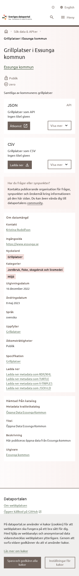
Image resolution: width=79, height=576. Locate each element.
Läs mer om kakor (16, 551)
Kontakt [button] (11, 224)
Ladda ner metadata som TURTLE (27, 379)
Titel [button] (9, 421)
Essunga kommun (19, 66)
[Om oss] (53, 7)
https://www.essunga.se (22, 244)
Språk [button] (10, 312)
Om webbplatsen (15, 505)
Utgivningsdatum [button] (17, 283)
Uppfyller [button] (12, 326)
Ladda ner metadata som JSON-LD (28, 388)
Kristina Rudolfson (18, 229)
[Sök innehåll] (52, 17)
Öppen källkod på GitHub (23, 511)
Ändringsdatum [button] (16, 297)
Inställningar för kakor (60, 562)
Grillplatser (13, 331)
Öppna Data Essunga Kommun (26, 412)
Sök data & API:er (26, 31)
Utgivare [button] (12, 449)
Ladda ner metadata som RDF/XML (28, 374)
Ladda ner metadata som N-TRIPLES (29, 383)
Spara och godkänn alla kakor (22, 562)
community (35, 203)
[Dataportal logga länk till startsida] (17, 17)
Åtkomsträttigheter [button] (19, 341)
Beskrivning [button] (14, 435)
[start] (6, 31)
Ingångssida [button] (14, 239)
